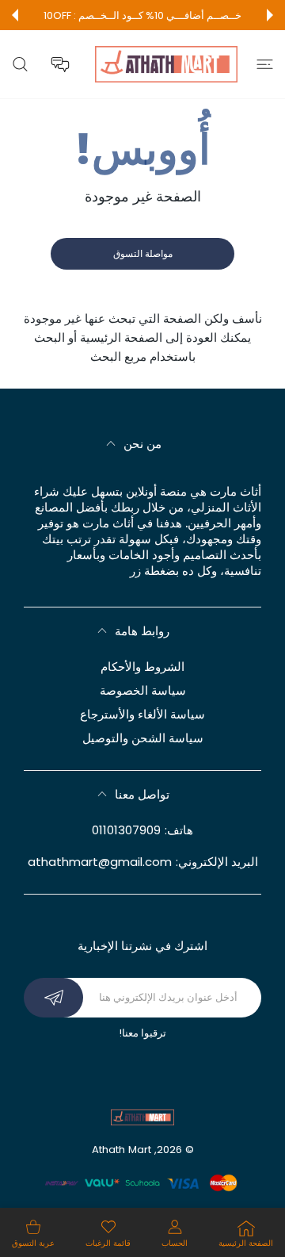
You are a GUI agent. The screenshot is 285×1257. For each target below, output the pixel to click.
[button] (270, 15)
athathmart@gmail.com (100, 861)
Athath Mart (121, 1149)
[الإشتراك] (53, 997)
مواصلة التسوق (143, 253)
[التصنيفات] (265, 64)
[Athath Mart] (166, 64)
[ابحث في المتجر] (20, 64)
